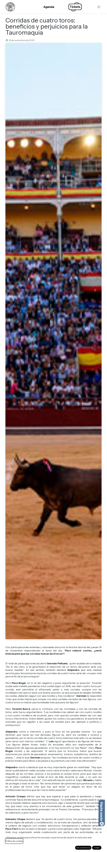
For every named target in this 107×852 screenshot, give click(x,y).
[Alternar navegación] (99, 7)
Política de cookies (14, 841)
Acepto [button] (96, 848)
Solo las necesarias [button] (83, 848)
